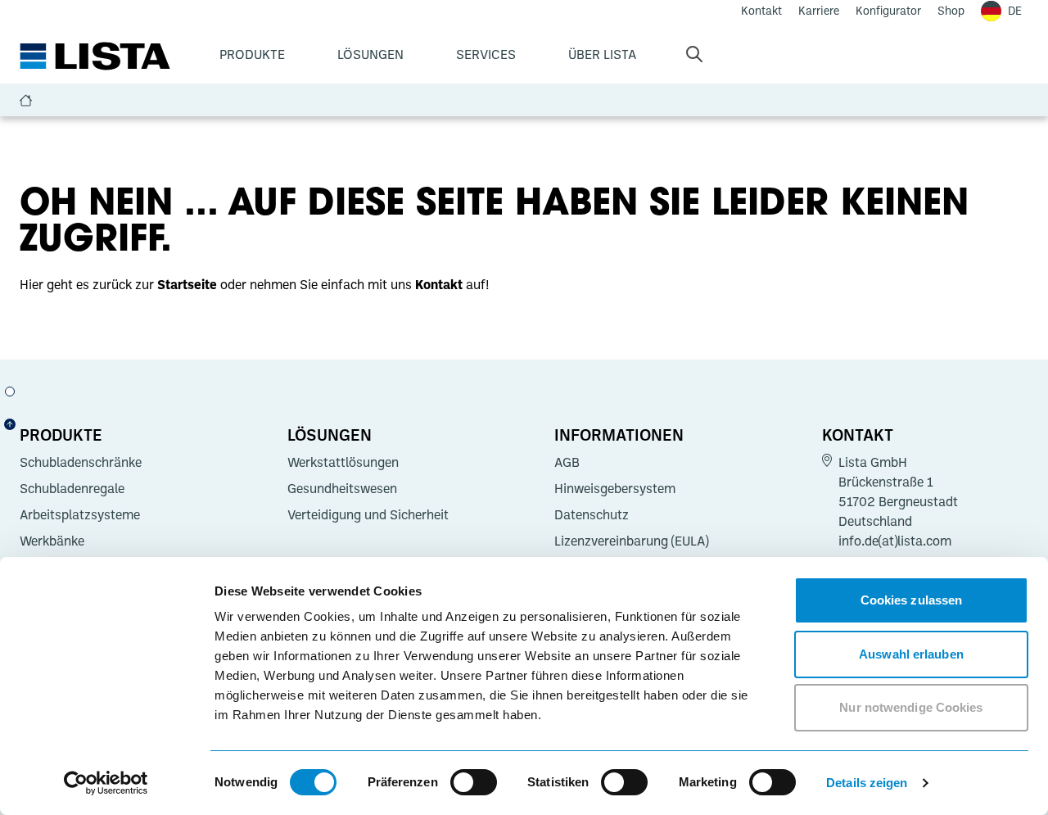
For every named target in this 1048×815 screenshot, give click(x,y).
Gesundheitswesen (342, 488)
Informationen (619, 434)
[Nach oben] (9, 424)
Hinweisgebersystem (614, 488)
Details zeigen (866, 783)
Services (486, 54)
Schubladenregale (72, 488)
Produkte (252, 54)
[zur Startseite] (95, 56)
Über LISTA (602, 54)
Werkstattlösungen (343, 462)
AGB (567, 462)
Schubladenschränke (81, 462)
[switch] (473, 782)
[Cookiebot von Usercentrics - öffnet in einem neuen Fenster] (106, 783)
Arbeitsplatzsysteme (80, 514)
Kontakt (857, 434)
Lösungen (370, 54)
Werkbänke (52, 540)
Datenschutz (591, 514)
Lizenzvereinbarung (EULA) (631, 540)
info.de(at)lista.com (894, 540)
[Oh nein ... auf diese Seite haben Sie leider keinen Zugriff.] (10, 391)
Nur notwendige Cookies (910, 707)
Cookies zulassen (912, 600)
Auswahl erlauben (911, 654)
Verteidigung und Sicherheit (368, 514)
